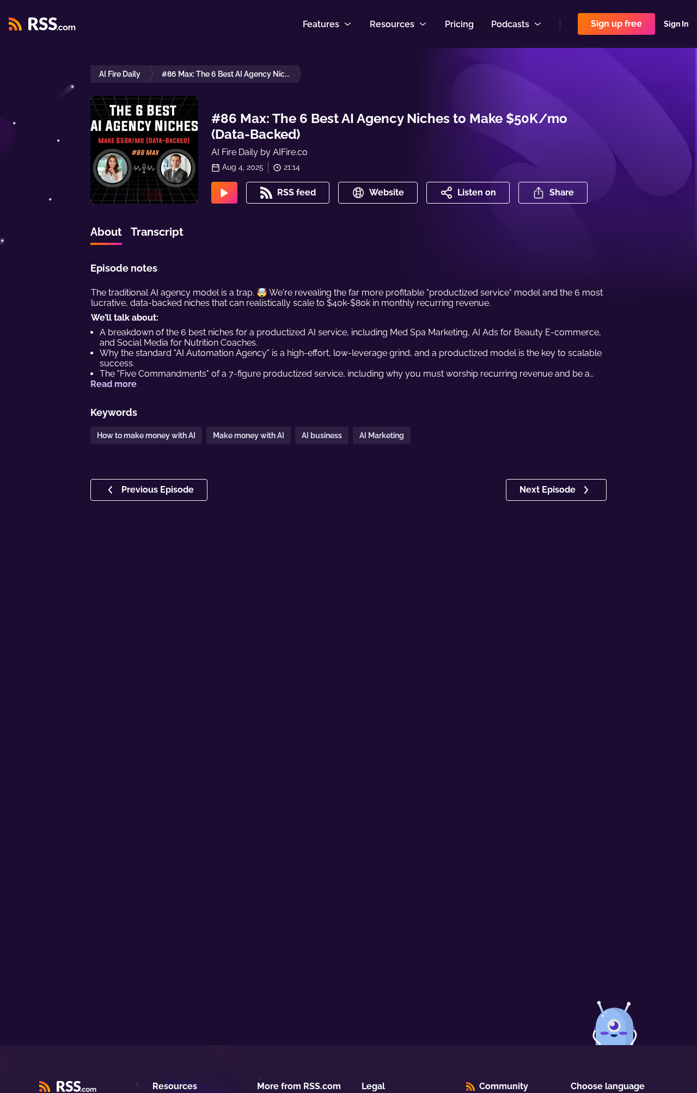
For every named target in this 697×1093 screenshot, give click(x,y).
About (106, 231)
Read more (113, 384)
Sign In (676, 24)
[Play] (224, 193)
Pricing (459, 24)
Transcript (157, 231)
